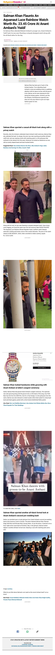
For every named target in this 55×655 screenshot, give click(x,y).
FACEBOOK (17, 45)
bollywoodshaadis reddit (24, 646)
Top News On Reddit (25, 7)
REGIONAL (36, 4)
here (19, 508)
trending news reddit (38, 646)
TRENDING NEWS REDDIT (42, 45)
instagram (14, 646)
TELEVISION (22, 4)
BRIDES (40, 4)
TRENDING (10, 4)
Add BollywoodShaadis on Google (28, 80)
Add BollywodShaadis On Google (10, 7)
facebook (30, 644)
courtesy (9, 589)
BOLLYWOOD (16, 4)
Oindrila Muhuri (8, 39)
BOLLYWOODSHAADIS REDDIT (30, 45)
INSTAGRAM (21, 45)
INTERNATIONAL (29, 4)
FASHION (45, 4)
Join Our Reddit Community (39, 7)
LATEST (5, 4)
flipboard (24, 644)
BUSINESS (50, 4)
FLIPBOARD (12, 45)
